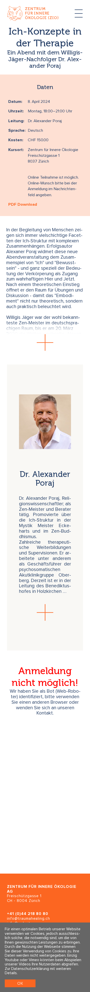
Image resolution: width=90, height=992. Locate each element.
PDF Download (22, 204)
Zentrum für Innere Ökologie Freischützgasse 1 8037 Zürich (53, 156)
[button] (45, 342)
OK (20, 983)
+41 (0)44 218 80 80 (27, 914)
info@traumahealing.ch (28, 918)
